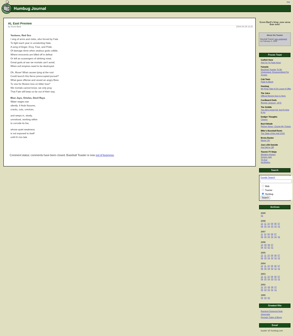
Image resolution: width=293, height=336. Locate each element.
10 (268, 224)
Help (288, 2)
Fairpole (265, 67)
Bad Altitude (267, 124)
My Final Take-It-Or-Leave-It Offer (276, 89)
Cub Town (265, 79)
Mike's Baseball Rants (271, 131)
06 (262, 226)
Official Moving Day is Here (273, 96)
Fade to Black (267, 82)
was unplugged (281, 39)
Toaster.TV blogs (269, 152)
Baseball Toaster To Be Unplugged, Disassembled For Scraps (275, 72)
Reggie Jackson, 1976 (271, 103)
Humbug (265, 86)
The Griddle (266, 107)
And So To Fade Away (271, 62)
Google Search (267, 177)
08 (275, 224)
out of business (105, 155)
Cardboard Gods (269, 100)
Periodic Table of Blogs (271, 317)
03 (272, 226)
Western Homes (268, 154)
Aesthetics (265, 162)
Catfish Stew (267, 60)
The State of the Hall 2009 (273, 133)
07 (279, 224)
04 (269, 226)
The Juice (265, 93)
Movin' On (265, 140)
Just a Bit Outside (269, 145)
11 (265, 224)
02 (262, 216)
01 (279, 226)
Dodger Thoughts (269, 117)
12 (262, 224)
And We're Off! (267, 147)
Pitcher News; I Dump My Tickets (276, 126)
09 (272, 224)
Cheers (264, 119)
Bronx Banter (267, 138)
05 (265, 226)
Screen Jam (266, 157)
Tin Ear (264, 160)
